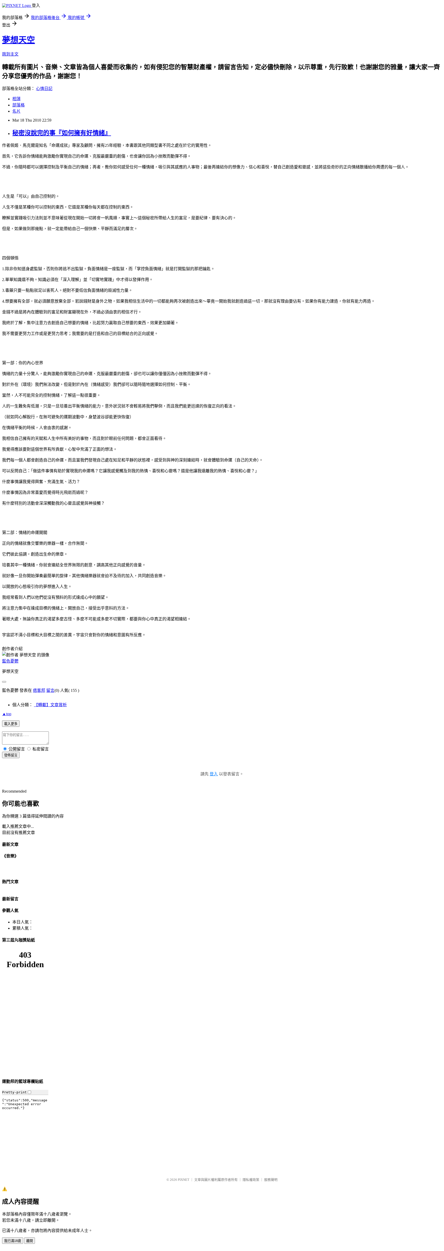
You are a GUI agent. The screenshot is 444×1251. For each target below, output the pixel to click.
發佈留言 (10, 755)
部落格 (18, 105)
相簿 (16, 99)
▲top (6, 714)
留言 (50, 690)
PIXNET (183, 1180)
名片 (16, 111)
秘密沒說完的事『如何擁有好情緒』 (61, 133)
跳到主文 (10, 54)
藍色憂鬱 (10, 661)
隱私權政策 (251, 1180)
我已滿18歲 (12, 1241)
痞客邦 (39, 690)
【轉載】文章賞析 (50, 705)
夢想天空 (18, 39)
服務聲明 (271, 1180)
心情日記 (44, 88)
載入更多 (10, 724)
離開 (29, 1241)
